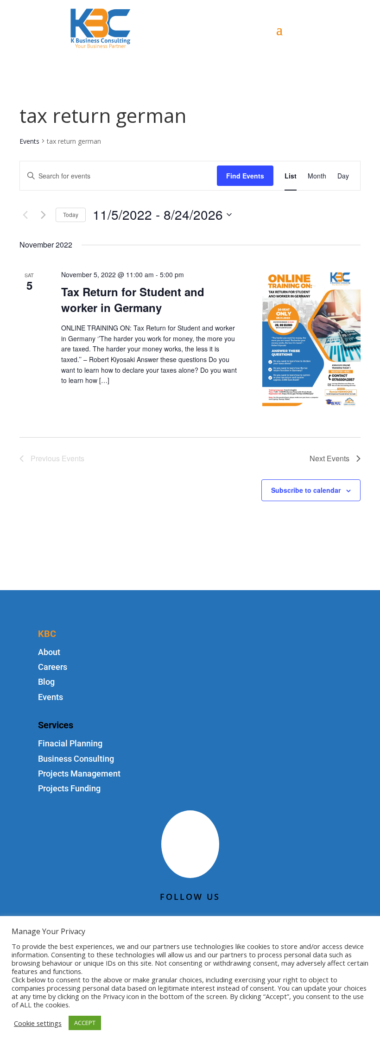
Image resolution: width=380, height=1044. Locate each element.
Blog (46, 682)
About (49, 652)
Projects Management (79, 773)
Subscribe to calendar (306, 490)
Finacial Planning (70, 743)
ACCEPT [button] (84, 1023)
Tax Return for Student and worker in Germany (132, 299)
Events (29, 141)
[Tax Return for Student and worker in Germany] (311, 338)
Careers (52, 667)
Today (70, 214)
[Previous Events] (25, 214)
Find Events (245, 175)
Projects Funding (69, 788)
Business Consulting (76, 759)
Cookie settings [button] (38, 1023)
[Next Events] (43, 214)
